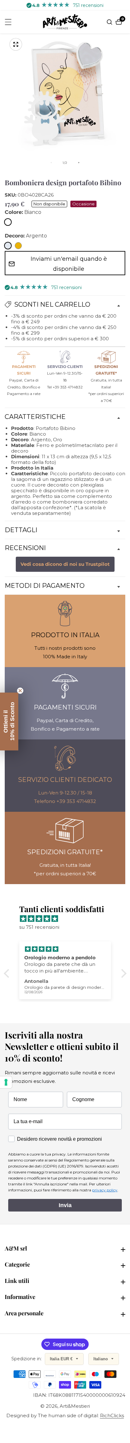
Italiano (101, 1359)
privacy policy (104, 1190)
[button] (7, 973)
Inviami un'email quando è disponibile (69, 263)
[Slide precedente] (51, 163)
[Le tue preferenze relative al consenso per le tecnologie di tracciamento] (6, 1082)
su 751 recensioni (39, 927)
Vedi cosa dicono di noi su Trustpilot (65, 564)
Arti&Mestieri (75, 1406)
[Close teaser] (20, 691)
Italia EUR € (62, 1359)
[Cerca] (110, 22)
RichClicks (112, 1415)
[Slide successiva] (79, 163)
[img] (68, 918)
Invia (65, 1205)
